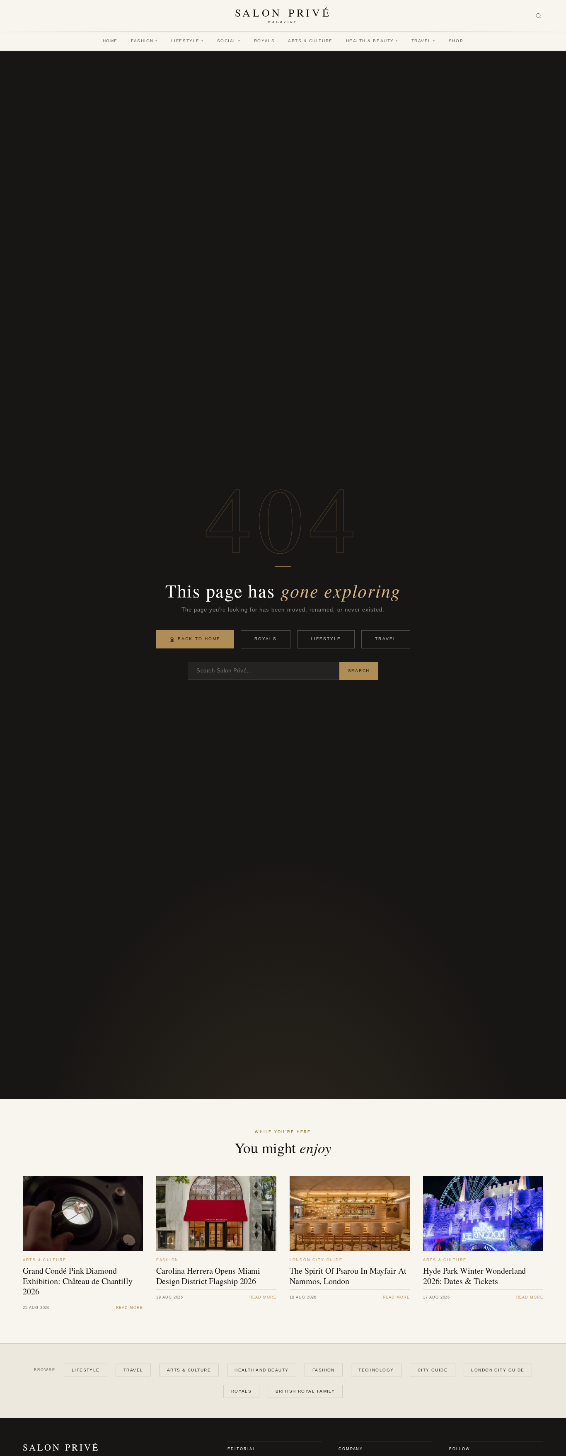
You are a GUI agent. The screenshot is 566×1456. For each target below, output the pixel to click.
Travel (423, 41)
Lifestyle (187, 41)
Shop (456, 41)
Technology (376, 1370)
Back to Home (199, 638)
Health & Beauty (372, 41)
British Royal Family (305, 1391)
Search (359, 670)
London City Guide (497, 1370)
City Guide (432, 1370)
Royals (264, 41)
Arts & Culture (310, 41)
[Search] (538, 16)
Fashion (144, 41)
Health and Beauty (261, 1370)
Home (110, 41)
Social (229, 41)
